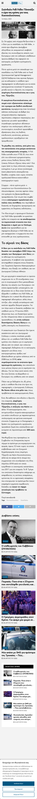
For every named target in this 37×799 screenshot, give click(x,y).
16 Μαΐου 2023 (7, 19)
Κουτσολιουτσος (12, 500)
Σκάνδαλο (24, 500)
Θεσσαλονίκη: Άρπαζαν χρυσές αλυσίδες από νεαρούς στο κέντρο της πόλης (22, 717)
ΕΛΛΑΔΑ (5, 541)
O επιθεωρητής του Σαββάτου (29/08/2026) (17, 547)
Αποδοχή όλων (18, 783)
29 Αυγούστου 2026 (10, 552)
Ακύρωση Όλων (18, 794)
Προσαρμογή (18, 789)
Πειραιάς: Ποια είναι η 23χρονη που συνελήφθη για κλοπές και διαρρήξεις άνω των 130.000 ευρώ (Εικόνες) (18, 583)
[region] (18, 779)
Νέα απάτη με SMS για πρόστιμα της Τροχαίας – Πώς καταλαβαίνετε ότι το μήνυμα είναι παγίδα (18, 654)
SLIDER (5, 577)
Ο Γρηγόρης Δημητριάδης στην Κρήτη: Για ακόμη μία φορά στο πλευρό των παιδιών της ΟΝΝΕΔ (18, 618)
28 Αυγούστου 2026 (10, 587)
